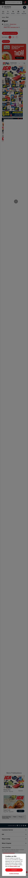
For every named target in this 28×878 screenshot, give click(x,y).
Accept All (14, 870)
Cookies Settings (14, 873)
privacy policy (13, 866)
